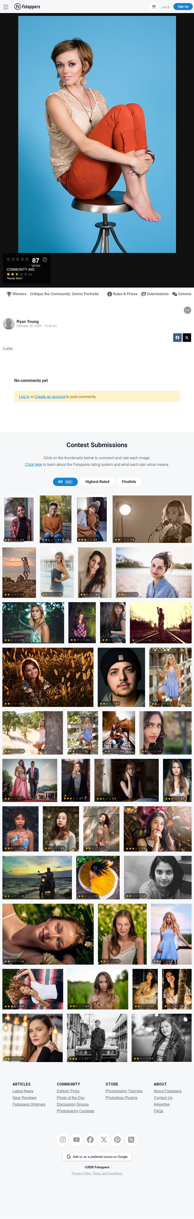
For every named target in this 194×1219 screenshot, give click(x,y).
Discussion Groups (73, 1104)
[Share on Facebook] (177, 337)
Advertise (162, 1104)
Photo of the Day (71, 1097)
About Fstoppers (167, 1091)
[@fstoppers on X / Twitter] (104, 1140)
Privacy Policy (82, 1173)
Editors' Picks (68, 1091)
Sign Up (183, 6)
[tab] (65, 481)
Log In (166, 6)
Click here (33, 464)
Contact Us (163, 1097)
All (64, 482)
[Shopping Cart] (154, 6)
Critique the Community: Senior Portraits (64, 294)
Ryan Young (28, 321)
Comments (185, 294)
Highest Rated (97, 482)
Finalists (129, 482)
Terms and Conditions (107, 1173)
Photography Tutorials (124, 1091)
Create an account (50, 396)
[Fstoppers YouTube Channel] (76, 1140)
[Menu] (6, 6)
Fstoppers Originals (29, 1104)
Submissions (156, 294)
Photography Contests (75, 1111)
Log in (24, 396)
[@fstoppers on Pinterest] (117, 1140)
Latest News (23, 1091)
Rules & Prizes (123, 294)
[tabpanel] (97, 780)
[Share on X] (187, 337)
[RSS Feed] (131, 1140)
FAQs (158, 1111)
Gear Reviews (24, 1097)
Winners (17, 294)
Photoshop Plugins (121, 1097)
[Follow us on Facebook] (90, 1140)
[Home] (27, 6)
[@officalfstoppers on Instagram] (63, 1140)
